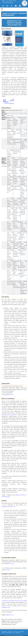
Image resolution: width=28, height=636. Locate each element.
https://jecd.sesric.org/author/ (9, 414)
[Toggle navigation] (2, 9)
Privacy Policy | (8, 632)
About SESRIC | (4, 631)
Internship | (15, 631)
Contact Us (18, 632)
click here (8, 569)
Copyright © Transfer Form (8, 506)
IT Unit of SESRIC (19, 635)
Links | (13, 632)
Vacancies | (10, 631)
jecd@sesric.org (9, 394)
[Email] (19, 5)
